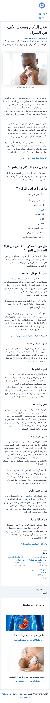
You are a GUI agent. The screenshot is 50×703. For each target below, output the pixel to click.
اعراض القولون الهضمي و (28, 336)
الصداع (41, 210)
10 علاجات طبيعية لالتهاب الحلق (33, 158)
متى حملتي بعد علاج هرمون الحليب (26, 676)
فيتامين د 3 (19, 473)
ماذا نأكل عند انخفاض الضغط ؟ (34, 544)
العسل (27, 496)
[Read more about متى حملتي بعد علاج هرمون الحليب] (25, 671)
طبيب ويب (42, 13)
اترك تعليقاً (40, 640)
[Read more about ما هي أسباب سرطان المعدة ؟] (25, 630)
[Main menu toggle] (41, 18)
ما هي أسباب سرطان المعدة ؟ (29, 635)
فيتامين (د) (8, 422)
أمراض (32, 640)
